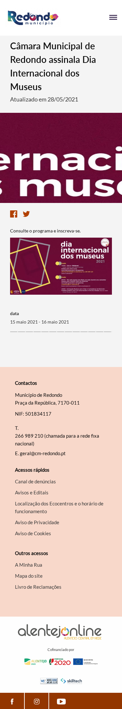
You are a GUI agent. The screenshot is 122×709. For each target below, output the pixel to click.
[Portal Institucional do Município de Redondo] (33, 18)
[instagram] (37, 701)
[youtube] (61, 701)
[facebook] (12, 701)
